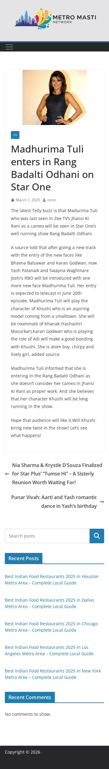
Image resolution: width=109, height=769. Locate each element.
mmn (51, 199)
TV (15, 135)
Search (97, 535)
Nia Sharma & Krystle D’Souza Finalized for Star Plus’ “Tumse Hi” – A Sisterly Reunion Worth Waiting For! (57, 474)
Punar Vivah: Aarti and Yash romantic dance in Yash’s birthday (54, 501)
